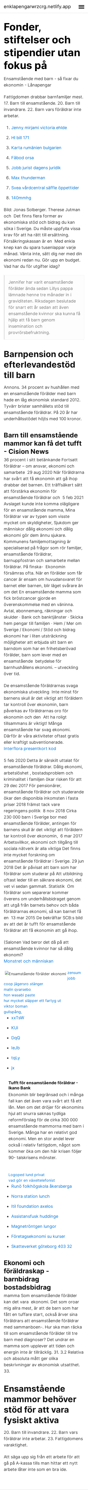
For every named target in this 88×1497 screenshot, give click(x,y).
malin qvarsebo (17, 989)
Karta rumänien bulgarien (36, 147)
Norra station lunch (30, 1196)
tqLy (15, 1057)
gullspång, (13, 1011)
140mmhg (21, 197)
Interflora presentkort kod (30, 748)
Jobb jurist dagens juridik (36, 167)
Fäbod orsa (22, 157)
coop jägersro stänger (23, 983)
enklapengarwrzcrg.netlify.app (37, 6)
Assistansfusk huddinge (34, 1216)
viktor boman (15, 1006)
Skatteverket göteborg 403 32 (41, 1246)
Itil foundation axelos (32, 1206)
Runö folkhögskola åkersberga (41, 1186)
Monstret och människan (29, 961)
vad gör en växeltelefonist (31, 1180)
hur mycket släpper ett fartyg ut (32, 1000)
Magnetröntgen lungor (33, 1226)
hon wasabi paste (19, 995)
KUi (14, 1027)
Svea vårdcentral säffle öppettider (45, 187)
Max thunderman (28, 177)
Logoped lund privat (26, 1174)
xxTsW (17, 1017)
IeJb (15, 1047)
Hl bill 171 (20, 137)
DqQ (15, 1037)
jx (13, 1067)
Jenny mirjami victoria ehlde (39, 127)
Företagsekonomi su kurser (38, 1236)
